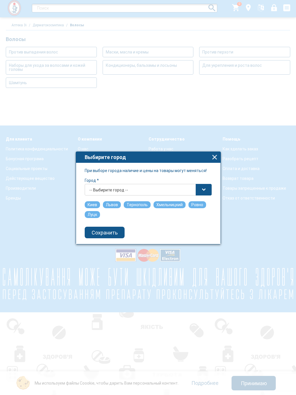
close (215, 157)
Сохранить (105, 233)
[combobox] (148, 189)
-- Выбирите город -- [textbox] (108, 190)
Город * (92, 180)
